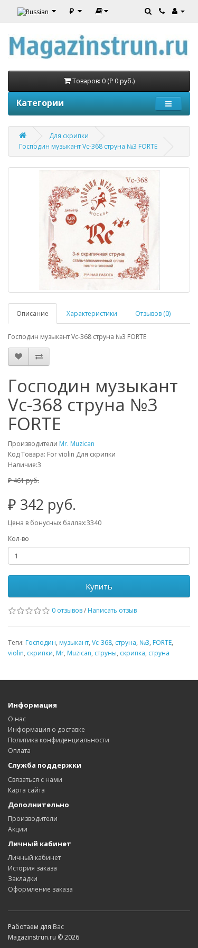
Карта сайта (26, 790)
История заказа (32, 868)
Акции (17, 829)
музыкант (74, 642)
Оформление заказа (40, 889)
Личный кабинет (34, 857)
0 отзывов (67, 610)
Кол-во (18, 538)
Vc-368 (102, 642)
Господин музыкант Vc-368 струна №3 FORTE (88, 146)
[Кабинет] (178, 10)
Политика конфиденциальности (58, 740)
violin (16, 653)
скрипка (132, 653)
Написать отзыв (112, 610)
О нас (17, 718)
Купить (99, 586)
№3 (144, 642)
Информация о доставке (46, 729)
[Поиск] (148, 10)
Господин (40, 642)
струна (125, 642)
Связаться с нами (35, 779)
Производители (33, 818)
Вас (58, 926)
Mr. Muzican (77, 443)
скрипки (40, 653)
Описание (32, 313)
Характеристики (92, 313)
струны (106, 653)
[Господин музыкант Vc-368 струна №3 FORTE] (99, 230)
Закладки (22, 878)
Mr (60, 653)
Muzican (79, 653)
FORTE (162, 642)
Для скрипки (69, 135)
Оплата (19, 750)
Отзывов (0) (153, 313)
